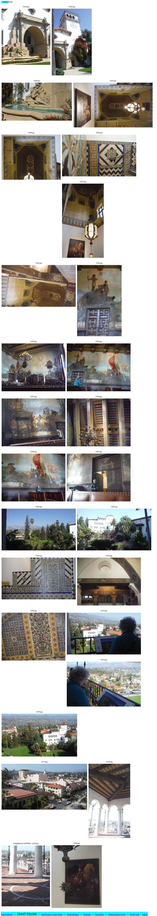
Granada (86, 914)
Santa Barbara (73, 914)
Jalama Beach (7, 914)
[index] (5, 2)
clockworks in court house (51, 914)
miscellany (99, 914)
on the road (134, 914)
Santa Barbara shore (116, 914)
